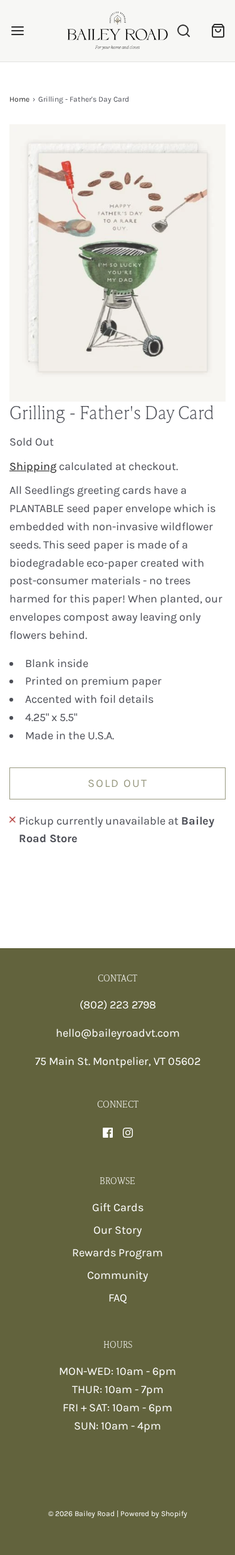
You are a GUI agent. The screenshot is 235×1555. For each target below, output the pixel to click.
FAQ (117, 1298)
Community (117, 1275)
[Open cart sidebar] (218, 30)
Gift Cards (118, 1207)
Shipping (32, 466)
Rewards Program (117, 1252)
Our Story (117, 1230)
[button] (117, 263)
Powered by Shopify (153, 1513)
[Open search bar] (183, 30)
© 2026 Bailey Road (81, 1513)
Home (19, 99)
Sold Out (118, 783)
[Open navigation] (17, 30)
